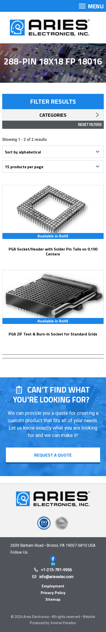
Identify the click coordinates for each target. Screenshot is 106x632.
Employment (53, 586)
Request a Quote (53, 455)
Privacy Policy (53, 593)
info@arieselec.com (56, 576)
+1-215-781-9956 (56, 569)
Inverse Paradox (63, 623)
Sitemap (52, 599)
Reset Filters (90, 125)
